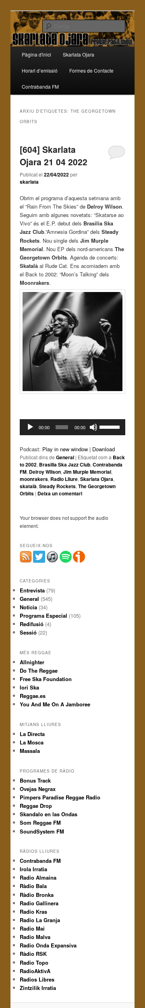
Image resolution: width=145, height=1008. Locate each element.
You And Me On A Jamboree (55, 704)
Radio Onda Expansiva (48, 945)
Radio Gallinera (39, 903)
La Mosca (32, 742)
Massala (30, 750)
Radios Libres (37, 979)
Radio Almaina (38, 877)
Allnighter (32, 662)
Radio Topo (34, 962)
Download (103, 449)
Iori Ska (29, 687)
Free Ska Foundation (46, 679)
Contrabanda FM (40, 86)
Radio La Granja (40, 920)
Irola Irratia (33, 869)
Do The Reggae (39, 670)
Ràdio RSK (33, 953)
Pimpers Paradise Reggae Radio (60, 797)
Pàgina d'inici (36, 54)
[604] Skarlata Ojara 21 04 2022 (53, 155)
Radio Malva (35, 937)
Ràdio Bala (33, 886)
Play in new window (65, 449)
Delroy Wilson (45, 471)
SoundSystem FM (42, 831)
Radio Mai (32, 928)
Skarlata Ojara (78, 54)
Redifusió (32, 624)
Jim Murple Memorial (87, 471)
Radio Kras (33, 911)
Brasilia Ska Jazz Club (64, 464)
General (65, 457)
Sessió (28, 632)
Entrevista (32, 590)
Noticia (28, 607)
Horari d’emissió (40, 70)
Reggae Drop (36, 805)
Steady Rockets (57, 486)
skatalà (28, 486)
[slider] (110, 426)
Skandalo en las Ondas (48, 814)
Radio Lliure (64, 479)
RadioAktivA (35, 971)
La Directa (32, 734)
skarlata (29, 181)
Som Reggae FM (40, 822)
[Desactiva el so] (93, 427)
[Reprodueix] (30, 427)
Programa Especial (43, 615)
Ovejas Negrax (38, 789)
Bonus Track (35, 780)
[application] (72, 427)
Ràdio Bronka (37, 894)
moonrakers (34, 479)
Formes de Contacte (91, 70)
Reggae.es (33, 696)
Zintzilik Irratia (38, 988)
